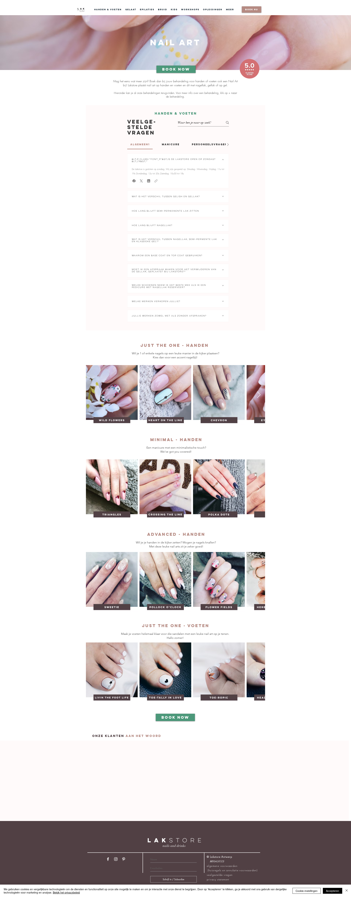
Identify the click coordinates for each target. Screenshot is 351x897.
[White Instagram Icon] (116, 859)
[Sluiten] (346, 890)
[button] (134, 181)
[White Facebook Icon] (108, 859)
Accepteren (332, 891)
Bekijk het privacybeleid (66, 892)
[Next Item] (259, 395)
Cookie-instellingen (307, 891)
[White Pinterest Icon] (123, 859)
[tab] (140, 144)
